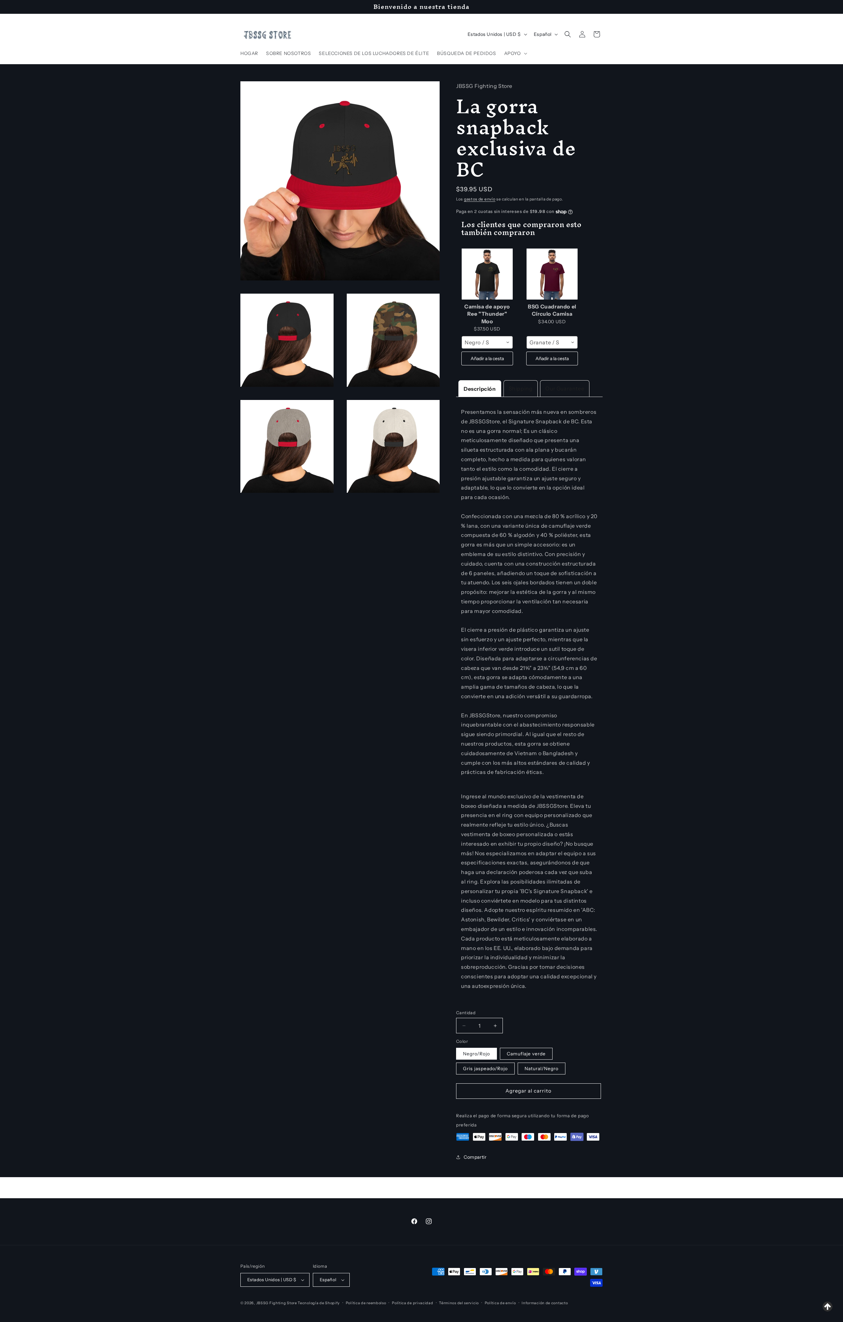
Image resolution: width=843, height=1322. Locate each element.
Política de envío (500, 1303)
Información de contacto (545, 1303)
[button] (515, 53)
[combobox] (487, 342)
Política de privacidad (412, 1303)
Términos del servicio (459, 1303)
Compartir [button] (475, 1157)
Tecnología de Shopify (319, 1303)
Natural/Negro (541, 1068)
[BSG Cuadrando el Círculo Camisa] (552, 274)
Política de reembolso (366, 1303)
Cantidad (466, 1012)
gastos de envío (480, 199)
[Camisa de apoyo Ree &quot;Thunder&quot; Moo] (487, 274)
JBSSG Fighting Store (277, 1303)
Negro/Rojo (476, 1054)
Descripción (480, 388)
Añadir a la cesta (487, 358)
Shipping (521, 388)
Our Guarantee (564, 388)
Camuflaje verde (526, 1054)
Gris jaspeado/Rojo (485, 1068)
